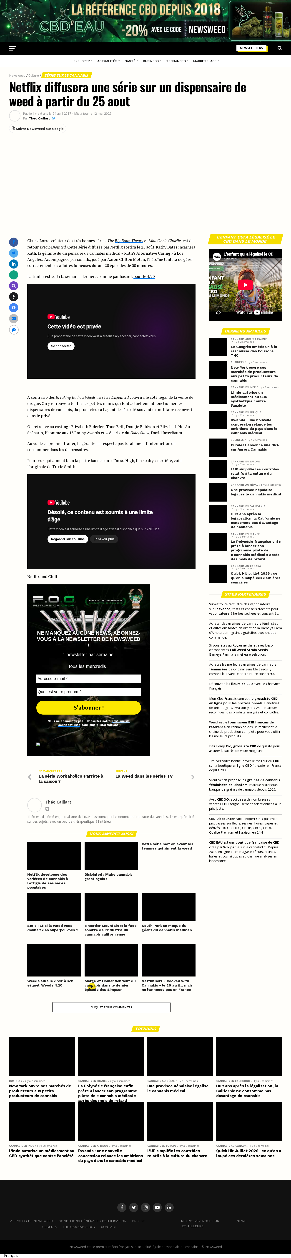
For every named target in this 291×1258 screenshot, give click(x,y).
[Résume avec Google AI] (13, 307)
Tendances (176, 61)
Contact (109, 1227)
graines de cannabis (244, 623)
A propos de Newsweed (31, 1221)
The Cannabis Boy (78, 1227)
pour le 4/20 (144, 276)
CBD (276, 761)
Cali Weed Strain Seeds (249, 650)
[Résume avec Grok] (14, 296)
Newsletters (251, 48)
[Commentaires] (14, 329)
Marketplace (205, 61)
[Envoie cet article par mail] (14, 318)
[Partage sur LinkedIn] (13, 263)
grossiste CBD (244, 746)
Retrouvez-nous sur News (213, 1221)
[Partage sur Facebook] (14, 242)
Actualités (107, 61)
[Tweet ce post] (14, 253)
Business (151, 61)
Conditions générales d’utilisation (93, 1221)
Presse (138, 1221)
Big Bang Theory (129, 240)
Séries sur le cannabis (66, 75)
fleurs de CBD (242, 684)
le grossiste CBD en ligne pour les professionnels (243, 700)
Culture (33, 75)
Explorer (81, 61)
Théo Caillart (39, 118)
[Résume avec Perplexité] (14, 285)
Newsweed (17, 75)
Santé (130, 61)
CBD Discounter (222, 819)
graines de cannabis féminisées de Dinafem (244, 782)
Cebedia (49, 1227)
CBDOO (223, 799)
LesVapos (223, 609)
